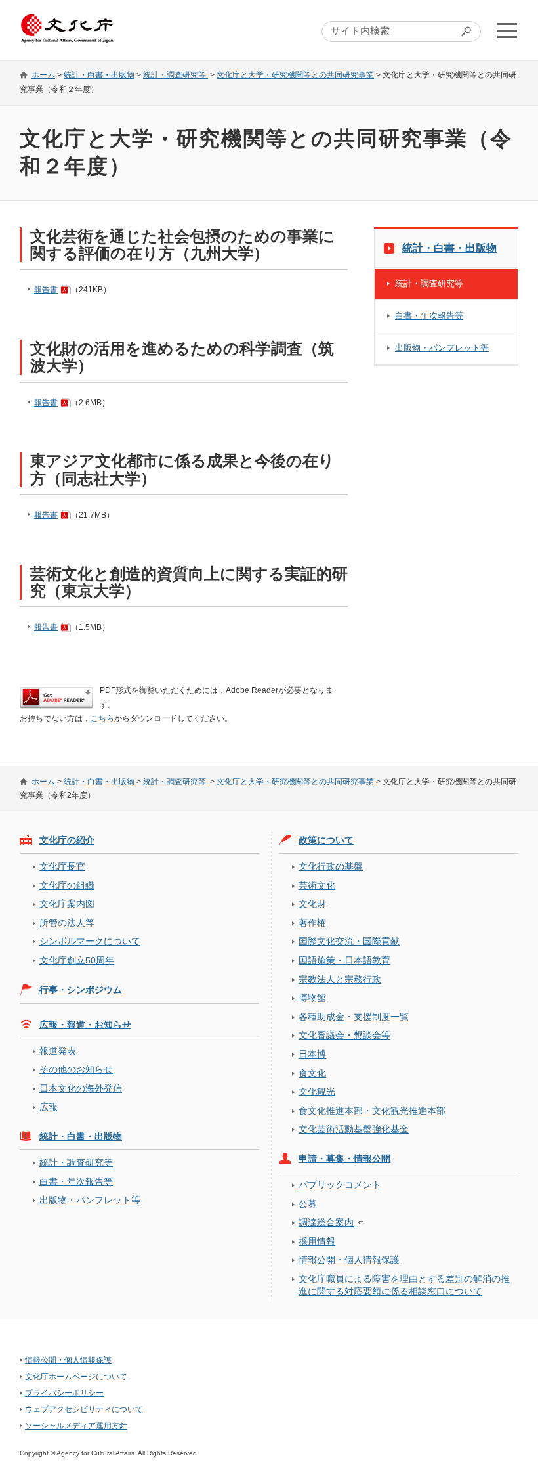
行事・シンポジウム (80, 989)
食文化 (312, 1073)
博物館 (312, 997)
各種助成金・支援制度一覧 (354, 1016)
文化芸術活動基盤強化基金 (354, 1129)
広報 (48, 1106)
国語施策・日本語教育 (344, 960)
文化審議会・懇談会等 (344, 1035)
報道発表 (57, 1051)
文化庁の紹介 (66, 840)
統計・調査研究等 (175, 74)
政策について (326, 840)
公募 (308, 1204)
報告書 (46, 289)
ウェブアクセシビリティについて (84, 1409)
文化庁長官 (62, 866)
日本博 (312, 1054)
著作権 (312, 922)
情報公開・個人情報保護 (349, 1259)
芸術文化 (317, 885)
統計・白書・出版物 (99, 74)
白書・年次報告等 (429, 315)
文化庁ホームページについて (76, 1376)
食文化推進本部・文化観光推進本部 (372, 1110)
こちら (102, 718)
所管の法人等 (66, 922)
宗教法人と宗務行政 (340, 979)
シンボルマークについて (89, 941)
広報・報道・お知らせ (85, 1024)
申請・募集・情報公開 (344, 1158)
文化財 (312, 903)
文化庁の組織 (66, 885)
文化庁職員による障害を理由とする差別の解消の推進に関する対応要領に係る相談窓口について (404, 1284)
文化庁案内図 (66, 903)
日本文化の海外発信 (80, 1088)
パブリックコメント (340, 1185)
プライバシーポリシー (64, 1393)
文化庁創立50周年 (76, 960)
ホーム (43, 74)
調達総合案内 (326, 1222)
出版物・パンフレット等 (442, 348)
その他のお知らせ (76, 1069)
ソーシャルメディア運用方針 (76, 1425)
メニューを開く (507, 30)
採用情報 (317, 1241)
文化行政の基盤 (331, 866)
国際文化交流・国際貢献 (349, 941)
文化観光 (317, 1091)
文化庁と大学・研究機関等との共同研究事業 (295, 74)
